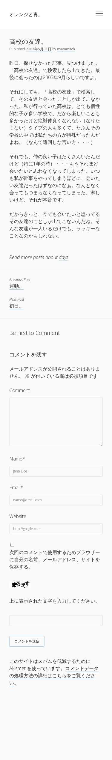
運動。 (16, 286)
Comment (19, 390)
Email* (16, 487)
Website (17, 516)
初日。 (16, 306)
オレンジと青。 (26, 14)
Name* (17, 458)
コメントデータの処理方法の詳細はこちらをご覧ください (54, 675)
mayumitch (66, 49)
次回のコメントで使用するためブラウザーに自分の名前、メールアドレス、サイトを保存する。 (54, 559)
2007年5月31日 (38, 49)
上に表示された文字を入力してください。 (54, 601)
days (63, 257)
